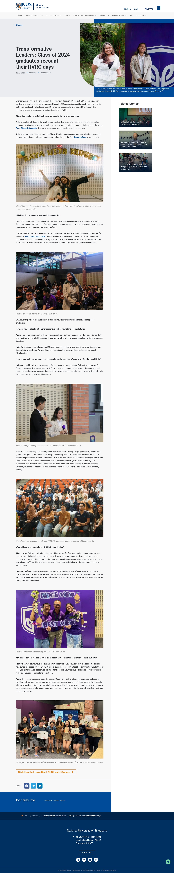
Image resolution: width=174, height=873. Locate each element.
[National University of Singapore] (24, 6)
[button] (149, 8)
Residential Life (45, 72)
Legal (98, 870)
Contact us (86, 852)
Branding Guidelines (109, 870)
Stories (19, 25)
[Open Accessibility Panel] (168, 861)
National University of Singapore (69, 870)
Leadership (32, 72)
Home (26, 816)
